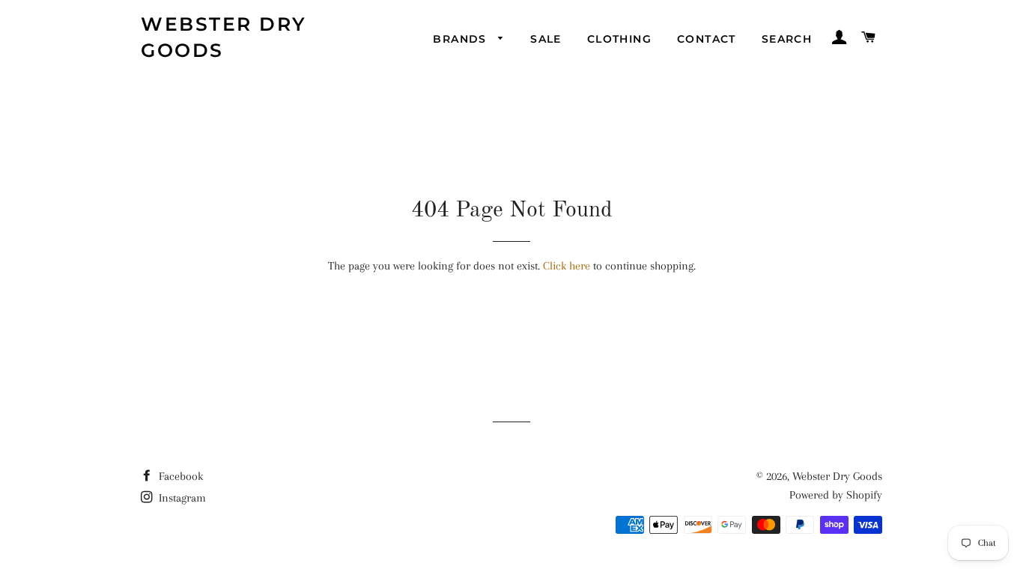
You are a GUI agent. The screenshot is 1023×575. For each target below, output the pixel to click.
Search (787, 39)
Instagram (181, 498)
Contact (706, 39)
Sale (546, 39)
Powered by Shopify (835, 495)
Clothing (619, 39)
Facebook (179, 476)
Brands (462, 39)
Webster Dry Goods (224, 37)
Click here (566, 266)
